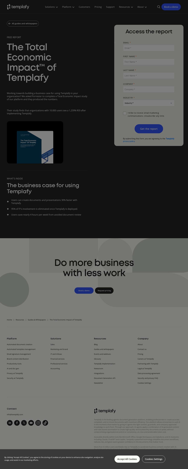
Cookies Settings (154, 459)
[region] (94, 459)
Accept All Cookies (127, 459)
